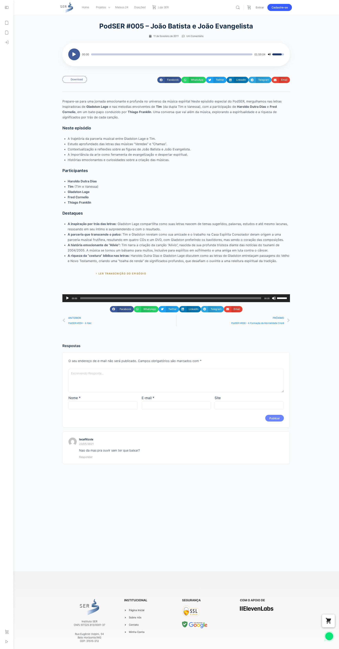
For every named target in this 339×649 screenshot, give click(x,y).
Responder (86, 457)
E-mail (148, 398)
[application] (176, 54)
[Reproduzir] (74, 54)
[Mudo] (269, 54)
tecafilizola (86, 439)
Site (218, 398)
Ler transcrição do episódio (122, 273)
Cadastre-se (280, 7)
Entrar (260, 7)
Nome (74, 398)
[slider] (171, 54)
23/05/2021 (86, 443)
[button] (169, 80)
